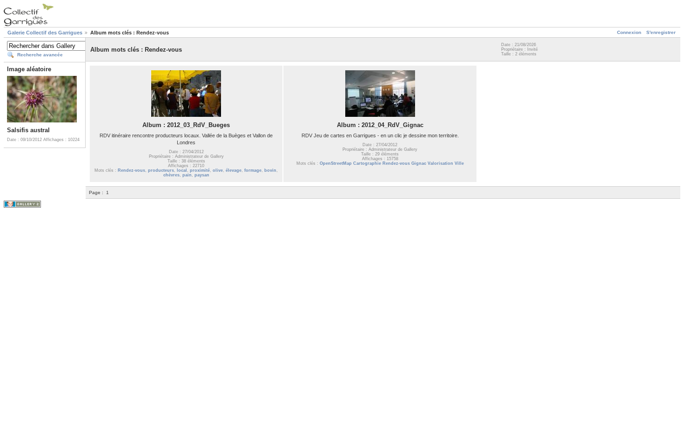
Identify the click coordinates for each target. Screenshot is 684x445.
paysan (201, 175)
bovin (270, 170)
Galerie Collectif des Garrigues (44, 32)
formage (253, 170)
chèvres (171, 175)
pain (187, 175)
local (182, 170)
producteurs (161, 170)
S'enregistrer (661, 32)
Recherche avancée (40, 54)
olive (218, 170)
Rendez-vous (131, 170)
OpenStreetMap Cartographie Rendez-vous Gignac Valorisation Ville (392, 163)
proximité (200, 170)
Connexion (629, 32)
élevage (233, 170)
